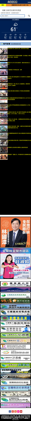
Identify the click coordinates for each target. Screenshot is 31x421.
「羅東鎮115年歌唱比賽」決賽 (15, 69)
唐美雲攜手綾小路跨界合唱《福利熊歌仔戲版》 (19, 48)
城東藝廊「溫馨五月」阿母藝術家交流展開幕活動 (19, 154)
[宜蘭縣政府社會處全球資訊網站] (15, 384)
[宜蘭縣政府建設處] (15, 343)
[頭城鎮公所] (15, 349)
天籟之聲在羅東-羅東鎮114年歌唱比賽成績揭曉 (19, 91)
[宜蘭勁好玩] (15, 291)
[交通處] (15, 337)
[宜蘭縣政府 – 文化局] (15, 396)
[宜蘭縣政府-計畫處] (15, 360)
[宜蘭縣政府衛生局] (15, 373)
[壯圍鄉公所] (15, 354)
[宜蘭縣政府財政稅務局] (15, 331)
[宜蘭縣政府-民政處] (5, 362)
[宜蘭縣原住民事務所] (15, 402)
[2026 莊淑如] (15, 278)
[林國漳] (15, 247)
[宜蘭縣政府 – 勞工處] (15, 407)
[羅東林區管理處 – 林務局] (15, 379)
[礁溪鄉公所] (15, 303)
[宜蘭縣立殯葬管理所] (15, 326)
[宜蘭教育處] (15, 390)
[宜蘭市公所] (15, 320)
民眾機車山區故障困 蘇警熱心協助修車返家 (18, 147)
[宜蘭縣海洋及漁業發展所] (15, 309)
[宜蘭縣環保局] (15, 297)
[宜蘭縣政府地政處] (15, 314)
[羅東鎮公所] (15, 286)
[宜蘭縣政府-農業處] (15, 367)
